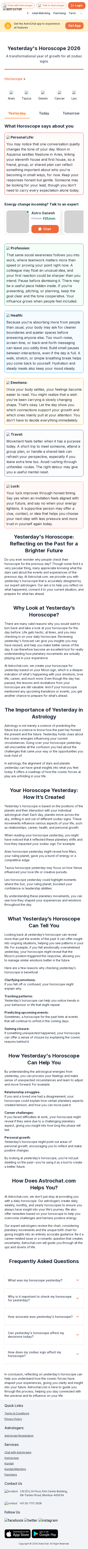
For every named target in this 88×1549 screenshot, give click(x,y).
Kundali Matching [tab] (39, 13)
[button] (44, 1280)
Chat (47, 229)
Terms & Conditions (16, 1413)
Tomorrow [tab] (71, 113)
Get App (74, 25)
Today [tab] (44, 113)
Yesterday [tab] (17, 113)
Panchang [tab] (59, 13)
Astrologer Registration (19, 1435)
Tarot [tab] (72, 13)
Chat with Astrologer (20, 5)
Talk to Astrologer (53, 5)
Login (79, 5)
